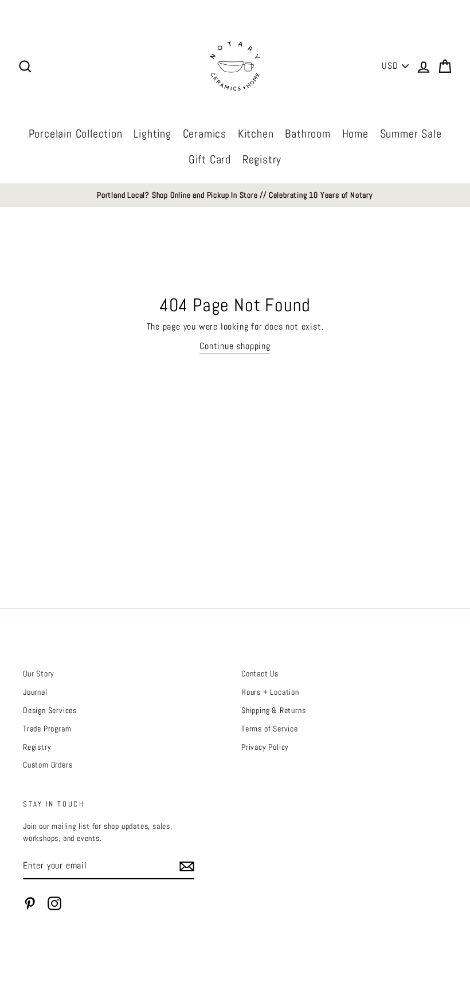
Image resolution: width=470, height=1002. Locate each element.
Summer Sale (411, 133)
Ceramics (204, 133)
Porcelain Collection (76, 133)
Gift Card (210, 159)
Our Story (38, 674)
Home (355, 133)
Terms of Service (269, 729)
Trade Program (47, 729)
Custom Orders (47, 765)
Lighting (152, 133)
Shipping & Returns (273, 710)
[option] (235, 195)
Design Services (50, 710)
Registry (261, 159)
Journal (35, 692)
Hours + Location (270, 692)
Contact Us (260, 674)
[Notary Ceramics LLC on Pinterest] (30, 903)
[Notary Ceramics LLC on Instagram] (54, 903)
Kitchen (256, 133)
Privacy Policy (265, 747)
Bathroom (307, 133)
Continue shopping (235, 346)
